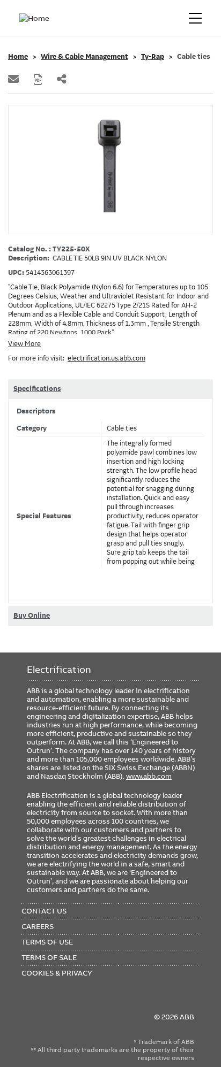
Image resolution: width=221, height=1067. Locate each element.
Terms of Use (47, 942)
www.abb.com (149, 776)
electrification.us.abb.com (106, 358)
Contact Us (44, 911)
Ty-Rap (152, 56)
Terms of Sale (49, 957)
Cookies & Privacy (56, 973)
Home (18, 56)
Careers (37, 926)
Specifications (37, 389)
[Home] (36, 18)
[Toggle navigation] (195, 18)
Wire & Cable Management (84, 56)
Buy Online (31, 615)
